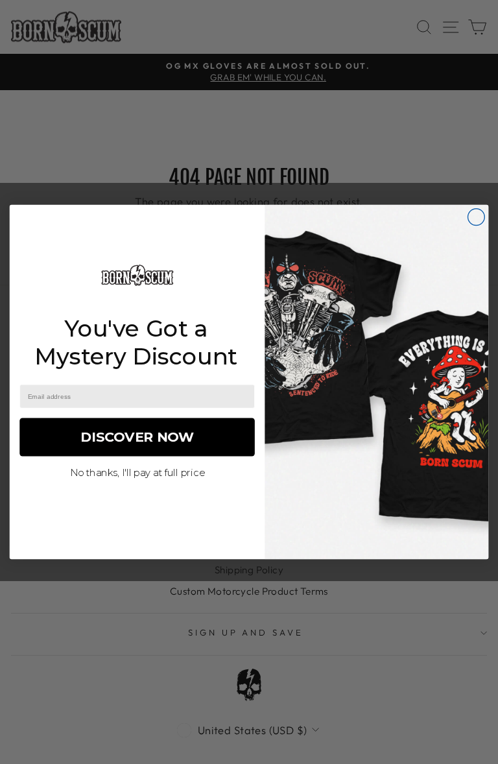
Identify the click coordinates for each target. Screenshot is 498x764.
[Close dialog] (476, 217)
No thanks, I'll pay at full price (137, 473)
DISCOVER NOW (137, 437)
